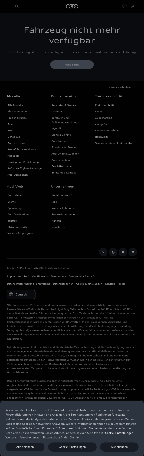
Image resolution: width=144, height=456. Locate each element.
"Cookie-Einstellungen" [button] (119, 433)
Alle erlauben (119, 446)
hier (77, 437)
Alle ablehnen (25, 446)
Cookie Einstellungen (72, 446)
